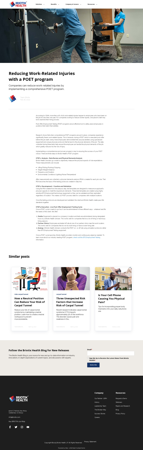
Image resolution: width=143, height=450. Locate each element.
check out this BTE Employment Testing (86, 237)
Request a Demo (121, 398)
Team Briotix (25, 97)
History (97, 402)
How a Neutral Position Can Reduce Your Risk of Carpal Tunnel (29, 302)
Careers (97, 417)
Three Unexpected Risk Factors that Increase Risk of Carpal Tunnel (70, 302)
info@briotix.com (14, 417)
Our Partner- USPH (101, 398)
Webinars (119, 402)
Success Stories (100, 413)
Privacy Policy (120, 413)
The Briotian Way (100, 410)
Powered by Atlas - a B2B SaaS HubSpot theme (71, 448)
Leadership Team (100, 406)
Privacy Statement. (90, 441)
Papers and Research (123, 406)
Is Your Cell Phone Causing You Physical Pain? (111, 298)
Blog (117, 410)
